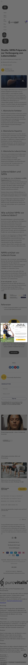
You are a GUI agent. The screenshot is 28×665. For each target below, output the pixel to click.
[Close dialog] (26, 324)
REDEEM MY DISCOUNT (20, 339)
